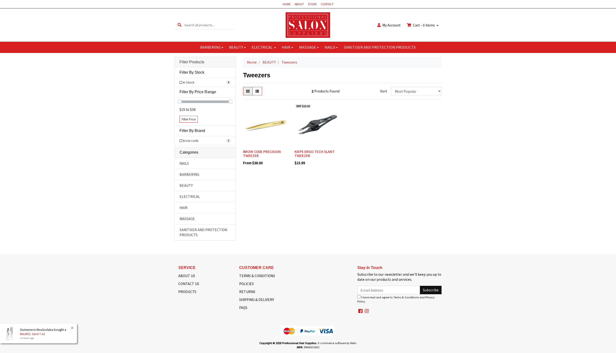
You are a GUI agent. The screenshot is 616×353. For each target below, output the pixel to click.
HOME (287, 4)
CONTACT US (188, 283)
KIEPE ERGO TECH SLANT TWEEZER (315, 153)
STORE (312, 4)
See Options (265, 144)
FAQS (243, 307)
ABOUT (299, 4)
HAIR (286, 47)
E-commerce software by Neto (337, 343)
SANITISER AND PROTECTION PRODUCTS (380, 47)
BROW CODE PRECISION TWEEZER (262, 153)
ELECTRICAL (262, 47)
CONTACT (327, 4)
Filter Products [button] (192, 62)
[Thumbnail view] (248, 91)
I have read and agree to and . (396, 299)
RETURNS (247, 291)
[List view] (257, 91)
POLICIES (246, 283)
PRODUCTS (187, 291)
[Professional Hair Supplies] (308, 24)
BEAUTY (236, 47)
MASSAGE (307, 47)
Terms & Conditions (406, 297)
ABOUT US (186, 275)
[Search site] (179, 25)
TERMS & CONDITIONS (257, 275)
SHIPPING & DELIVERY (256, 299)
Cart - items (424, 25)
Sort (383, 91)
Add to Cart (317, 144)
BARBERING (210, 47)
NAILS (330, 47)
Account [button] (391, 25)
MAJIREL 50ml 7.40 (32, 334)
